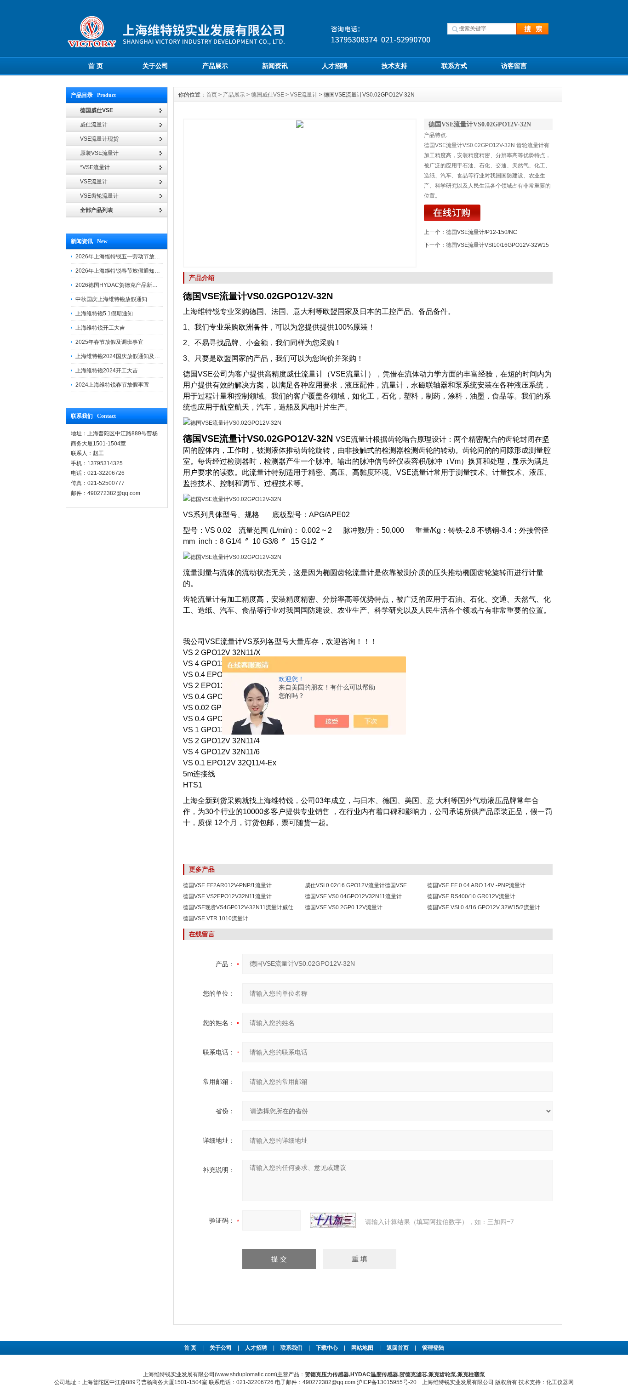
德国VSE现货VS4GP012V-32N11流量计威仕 (238, 907)
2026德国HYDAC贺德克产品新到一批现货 (127, 285)
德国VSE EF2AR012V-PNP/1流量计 (227, 885)
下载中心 (327, 1348)
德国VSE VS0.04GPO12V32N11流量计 (353, 896)
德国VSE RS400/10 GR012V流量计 (471, 896)
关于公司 (155, 65)
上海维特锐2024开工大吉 (106, 370)
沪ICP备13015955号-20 (387, 1382)
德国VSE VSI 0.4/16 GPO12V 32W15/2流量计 (483, 907)
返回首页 (398, 1348)
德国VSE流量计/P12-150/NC (481, 232)
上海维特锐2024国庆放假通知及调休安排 (126, 356)
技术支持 (394, 65)
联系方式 (454, 65)
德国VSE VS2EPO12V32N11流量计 (227, 896)
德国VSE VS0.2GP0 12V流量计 (344, 907)
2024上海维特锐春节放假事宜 (112, 385)
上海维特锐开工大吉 (100, 328)
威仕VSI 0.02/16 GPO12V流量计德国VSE (356, 885)
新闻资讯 (275, 65)
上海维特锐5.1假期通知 (104, 313)
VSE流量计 (304, 94)
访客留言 (514, 65)
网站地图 (362, 1348)
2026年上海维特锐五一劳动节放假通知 (123, 256)
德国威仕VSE (267, 94)
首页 (211, 94)
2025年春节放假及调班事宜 (109, 342)
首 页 (95, 65)
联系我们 (291, 1348)
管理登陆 (433, 1348)
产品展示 (215, 65)
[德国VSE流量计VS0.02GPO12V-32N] (300, 193)
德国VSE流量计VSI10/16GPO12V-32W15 (497, 245)
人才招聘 (335, 65)
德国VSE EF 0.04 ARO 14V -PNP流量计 (476, 885)
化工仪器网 (560, 1382)
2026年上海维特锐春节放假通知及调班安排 (128, 271)
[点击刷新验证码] (333, 1220)
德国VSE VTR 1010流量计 (215, 918)
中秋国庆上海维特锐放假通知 (111, 299)
